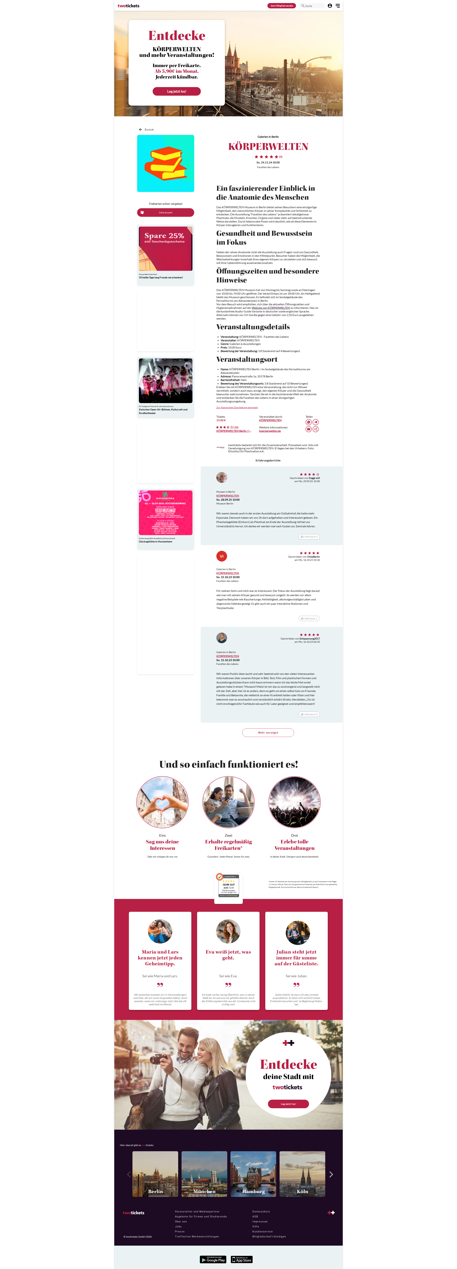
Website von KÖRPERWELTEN (271, 307)
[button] (303, 5)
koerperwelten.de (270, 431)
